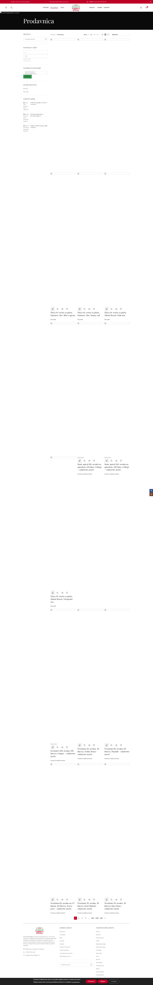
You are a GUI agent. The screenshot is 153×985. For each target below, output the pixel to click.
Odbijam (102, 981)
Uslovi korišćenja (64, 950)
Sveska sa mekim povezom (85, 474)
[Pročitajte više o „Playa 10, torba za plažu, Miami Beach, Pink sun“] (107, 309)
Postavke (114, 981)
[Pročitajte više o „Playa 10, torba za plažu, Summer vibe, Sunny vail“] (80, 309)
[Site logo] (76, 7)
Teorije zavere (100, 965)
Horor (97, 956)
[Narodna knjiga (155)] (35, 73)
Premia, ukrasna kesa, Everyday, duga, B (36, 115)
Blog (61, 938)
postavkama (76, 982)
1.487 (92, 918)
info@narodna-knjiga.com (32, 955)
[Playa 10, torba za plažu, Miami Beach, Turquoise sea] (63, 389)
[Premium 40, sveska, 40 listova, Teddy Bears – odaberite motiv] (90, 676)
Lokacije (62, 941)
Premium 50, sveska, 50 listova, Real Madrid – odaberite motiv (88, 906)
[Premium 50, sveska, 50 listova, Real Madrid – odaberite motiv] (90, 830)
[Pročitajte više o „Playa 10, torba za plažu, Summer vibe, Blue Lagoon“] (53, 309)
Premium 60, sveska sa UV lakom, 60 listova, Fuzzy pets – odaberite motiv (62, 906)
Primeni (27, 76)
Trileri (97, 941)
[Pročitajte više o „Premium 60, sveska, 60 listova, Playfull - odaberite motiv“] (107, 745)
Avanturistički (100, 971)
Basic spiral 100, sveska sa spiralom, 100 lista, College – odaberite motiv (90, 467)
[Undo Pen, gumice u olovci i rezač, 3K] (26, 106)
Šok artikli (53, 319)
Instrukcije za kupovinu (66, 953)
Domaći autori (100, 938)
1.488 (96, 918)
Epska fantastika (100, 947)
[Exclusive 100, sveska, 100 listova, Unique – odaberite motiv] (63, 676)
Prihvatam (91, 981)
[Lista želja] (6, 7)
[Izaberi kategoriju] (35, 72)
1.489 (101, 918)
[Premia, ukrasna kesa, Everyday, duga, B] (26, 117)
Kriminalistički (100, 975)
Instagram (62, 934)
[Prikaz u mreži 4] (108, 34)
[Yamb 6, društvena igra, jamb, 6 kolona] (26, 128)
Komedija (98, 950)
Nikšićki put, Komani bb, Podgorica (34, 949)
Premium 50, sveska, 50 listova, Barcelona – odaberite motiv (115, 906)
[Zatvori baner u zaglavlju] (151, 2)
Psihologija (99, 962)
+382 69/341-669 (30, 952)
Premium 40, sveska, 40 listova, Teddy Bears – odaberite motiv (88, 752)
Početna (53, 34)
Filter (27, 60)
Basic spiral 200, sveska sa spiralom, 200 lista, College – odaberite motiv (117, 467)
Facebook (62, 931)
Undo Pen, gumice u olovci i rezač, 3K (38, 103)
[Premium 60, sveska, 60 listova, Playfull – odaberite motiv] (117, 676)
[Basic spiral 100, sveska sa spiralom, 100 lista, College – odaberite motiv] (90, 389)
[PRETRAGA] (46, 39)
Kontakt (62, 944)
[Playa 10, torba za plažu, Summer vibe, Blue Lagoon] (63, 105)
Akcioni (98, 959)
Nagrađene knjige (101, 944)
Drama (98, 931)
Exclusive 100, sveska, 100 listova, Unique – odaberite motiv (63, 754)
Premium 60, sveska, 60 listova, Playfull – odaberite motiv (117, 752)
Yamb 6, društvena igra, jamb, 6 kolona (39, 126)
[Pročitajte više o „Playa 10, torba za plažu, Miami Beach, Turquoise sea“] (53, 593)
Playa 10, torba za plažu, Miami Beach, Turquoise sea (62, 599)
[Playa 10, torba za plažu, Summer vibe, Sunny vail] (90, 105)
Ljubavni (98, 934)
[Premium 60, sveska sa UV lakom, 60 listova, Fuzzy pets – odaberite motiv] (63, 830)
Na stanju (26, 91)
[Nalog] (141, 7)
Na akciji (25, 88)
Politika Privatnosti (65, 947)
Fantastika (99, 953)
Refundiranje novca (65, 956)
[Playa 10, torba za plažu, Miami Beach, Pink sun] (117, 105)
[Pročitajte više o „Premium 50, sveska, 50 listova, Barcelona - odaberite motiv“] (107, 899)
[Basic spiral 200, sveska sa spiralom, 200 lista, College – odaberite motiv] (117, 389)
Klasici (98, 968)
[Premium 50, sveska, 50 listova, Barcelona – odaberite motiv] (117, 830)
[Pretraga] (11, 7)
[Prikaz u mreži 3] (105, 34)
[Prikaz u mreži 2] (102, 34)
